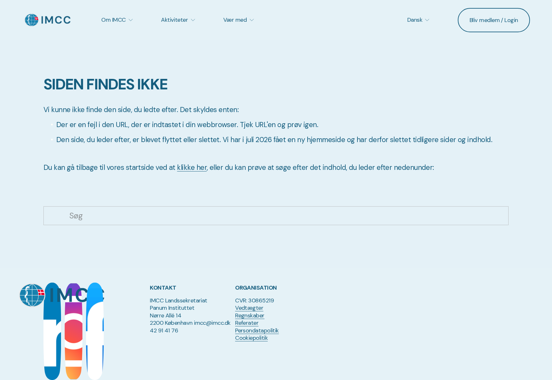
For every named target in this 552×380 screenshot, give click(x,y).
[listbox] (415, 20)
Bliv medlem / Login (494, 20)
